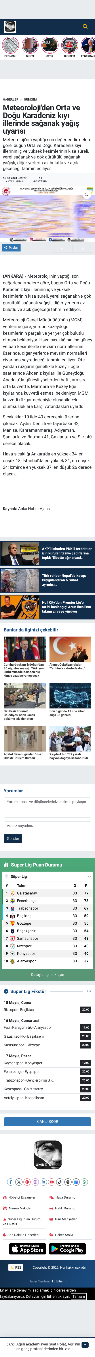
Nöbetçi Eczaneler (21, 1197)
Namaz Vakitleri (20, 1208)
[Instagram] (35, 1182)
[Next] (76, 1182)
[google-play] (67, 1249)
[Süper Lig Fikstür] (89, 991)
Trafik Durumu (65, 1208)
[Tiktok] (59, 1182)
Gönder (13, 838)
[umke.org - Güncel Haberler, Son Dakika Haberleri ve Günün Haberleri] (10, 26)
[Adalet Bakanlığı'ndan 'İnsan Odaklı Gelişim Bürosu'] (25, 738)
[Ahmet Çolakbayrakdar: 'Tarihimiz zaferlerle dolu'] (70, 649)
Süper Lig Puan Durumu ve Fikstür (22, 1221)
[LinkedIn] (43, 1182)
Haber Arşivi (64, 1235)
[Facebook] (10, 1182)
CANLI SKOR (47, 1121)
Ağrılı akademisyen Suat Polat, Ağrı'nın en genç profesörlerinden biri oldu (48, 1346)
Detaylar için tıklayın (47, 974)
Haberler (10, 99)
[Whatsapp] (84, 1182)
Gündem (30, 99)
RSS (17, 1268)
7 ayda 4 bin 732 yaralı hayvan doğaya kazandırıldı (68, 756)
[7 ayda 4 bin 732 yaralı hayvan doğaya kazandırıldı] (70, 738)
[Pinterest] (27, 1182)
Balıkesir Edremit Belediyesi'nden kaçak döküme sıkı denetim (19, 714)
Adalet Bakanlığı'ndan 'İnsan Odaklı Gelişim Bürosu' (23, 756)
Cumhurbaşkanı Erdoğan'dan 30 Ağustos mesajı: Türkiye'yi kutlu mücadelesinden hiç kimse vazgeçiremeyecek (24, 670)
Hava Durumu (65, 1197)
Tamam (78, 1296)
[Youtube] (51, 1182)
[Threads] (68, 1182)
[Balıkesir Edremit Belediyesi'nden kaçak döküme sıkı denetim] (25, 695)
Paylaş (14, 248)
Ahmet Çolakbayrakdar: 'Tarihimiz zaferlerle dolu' (67, 666)
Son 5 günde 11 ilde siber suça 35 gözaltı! (67, 713)
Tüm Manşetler (66, 1219)
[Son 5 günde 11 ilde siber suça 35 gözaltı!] (70, 695)
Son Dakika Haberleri (23, 1235)
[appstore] (28, 1249)
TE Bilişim (58, 1281)
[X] (19, 1182)
